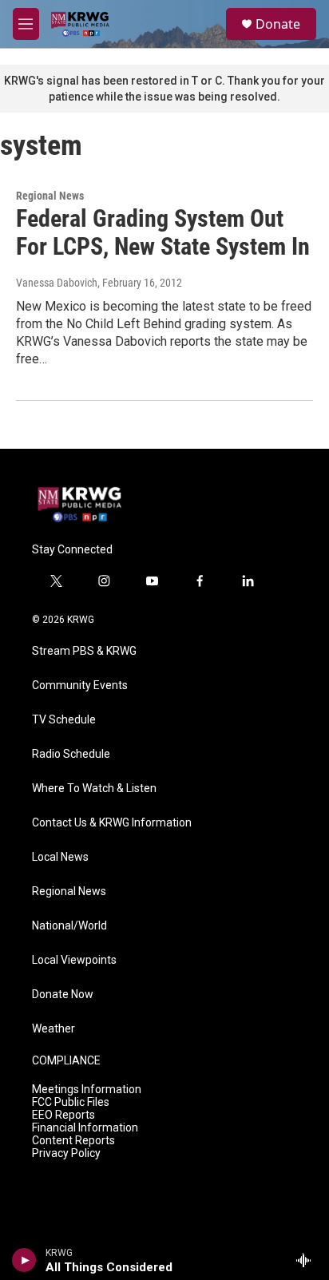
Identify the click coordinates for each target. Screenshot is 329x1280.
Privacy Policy (66, 1153)
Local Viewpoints (74, 960)
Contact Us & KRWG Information (112, 823)
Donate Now (62, 995)
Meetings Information (86, 1090)
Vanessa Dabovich (56, 282)
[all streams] (308, 1260)
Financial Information (85, 1128)
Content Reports (73, 1141)
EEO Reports (63, 1115)
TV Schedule (64, 720)
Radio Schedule (71, 754)
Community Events (80, 686)
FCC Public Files (70, 1102)
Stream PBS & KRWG (84, 651)
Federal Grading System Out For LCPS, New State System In (163, 232)
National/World (69, 926)
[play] (24, 1260)
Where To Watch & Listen (94, 789)
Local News (60, 857)
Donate (278, 24)
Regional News (50, 195)
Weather (53, 1029)
